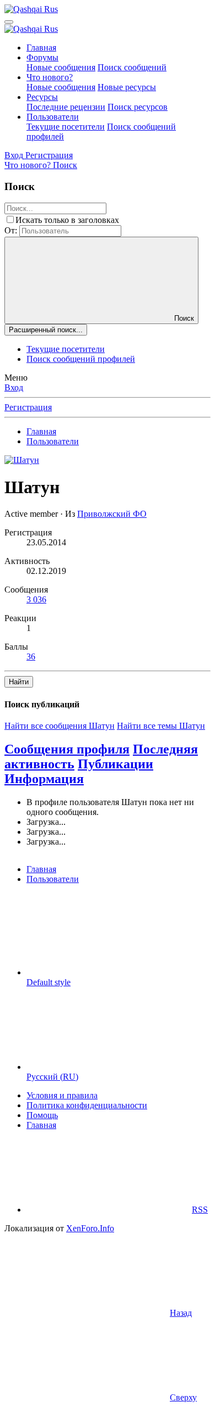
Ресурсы (42, 97)
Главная (41, 47)
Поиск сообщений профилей (80, 359)
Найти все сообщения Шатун (59, 725)
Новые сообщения (60, 67)
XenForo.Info (90, 1228)
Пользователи (52, 116)
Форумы (42, 57)
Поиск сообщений (132, 67)
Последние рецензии (65, 106)
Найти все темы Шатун (161, 725)
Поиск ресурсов (138, 106)
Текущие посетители (65, 126)
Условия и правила (62, 1095)
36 (30, 656)
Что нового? (49, 77)
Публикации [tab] (115, 764)
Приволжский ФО (112, 513)
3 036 (36, 599)
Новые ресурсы (127, 87)
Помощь (42, 1115)
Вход (13, 387)
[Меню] (8, 22)
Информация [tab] (44, 779)
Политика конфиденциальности (86, 1105)
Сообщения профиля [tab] (67, 749)
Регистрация (28, 407)
